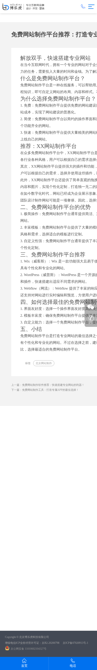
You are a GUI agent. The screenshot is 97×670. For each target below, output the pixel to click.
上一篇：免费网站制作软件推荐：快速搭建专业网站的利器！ (47, 385)
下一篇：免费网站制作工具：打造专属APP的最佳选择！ (45, 389)
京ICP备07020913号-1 (75, 642)
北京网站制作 (44, 363)
